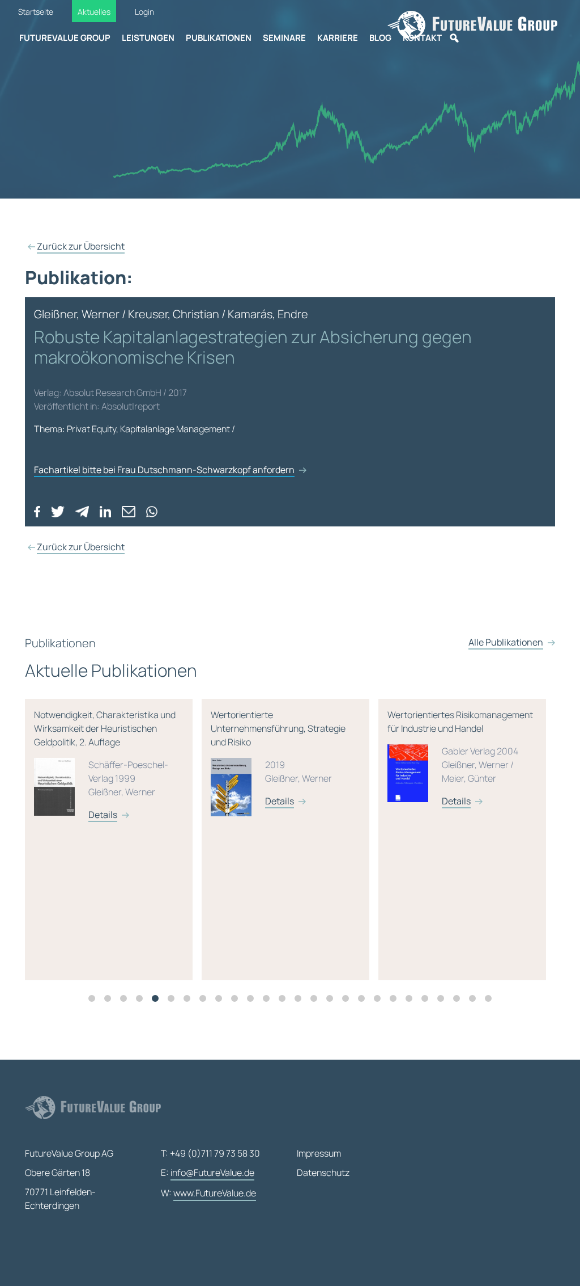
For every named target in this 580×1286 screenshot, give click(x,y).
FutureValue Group (64, 38)
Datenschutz (323, 1172)
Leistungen (148, 38)
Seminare (284, 38)
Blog (380, 38)
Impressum (319, 1153)
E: (207, 1172)
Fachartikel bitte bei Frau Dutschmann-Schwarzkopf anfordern (164, 469)
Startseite (35, 11)
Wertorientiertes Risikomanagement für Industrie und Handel (460, 758)
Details (102, 814)
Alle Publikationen (505, 642)
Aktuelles (94, 11)
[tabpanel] (113, 839)
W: (208, 1193)
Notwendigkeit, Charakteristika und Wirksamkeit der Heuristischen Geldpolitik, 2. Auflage (105, 765)
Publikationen (218, 38)
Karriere (337, 38)
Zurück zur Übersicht (81, 246)
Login (144, 11)
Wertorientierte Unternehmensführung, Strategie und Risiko (278, 758)
